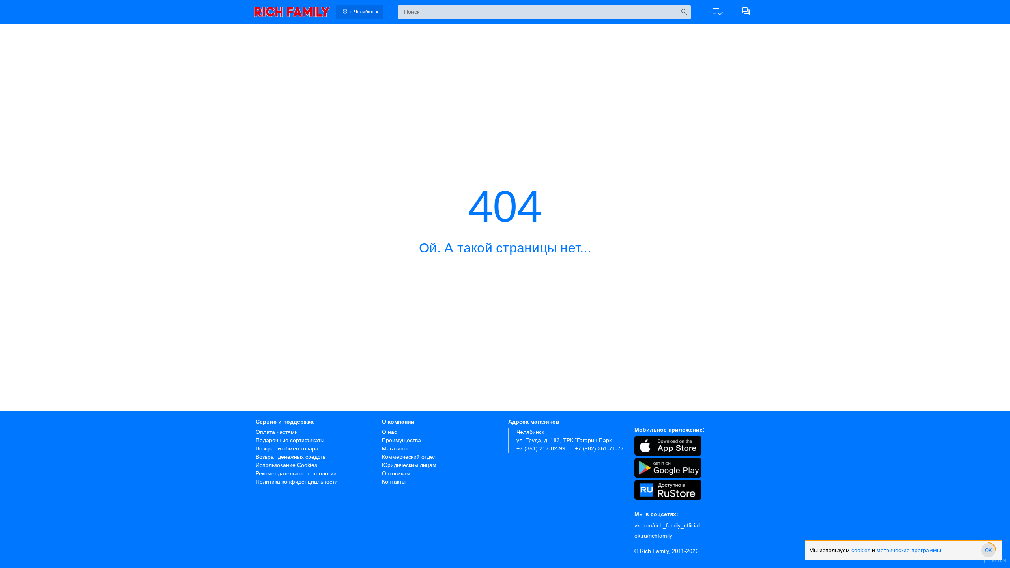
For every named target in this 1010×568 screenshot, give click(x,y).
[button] (717, 12)
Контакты (394, 481)
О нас (389, 432)
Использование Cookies (286, 465)
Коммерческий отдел (409, 457)
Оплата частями (277, 432)
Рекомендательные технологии (296, 473)
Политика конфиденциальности (297, 481)
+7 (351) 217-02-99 (540, 448)
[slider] (988, 550)
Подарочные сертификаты (290, 440)
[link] (291, 12)
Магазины (395, 448)
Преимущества (401, 440)
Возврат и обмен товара (287, 448)
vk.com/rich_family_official (667, 525)
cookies (860, 550)
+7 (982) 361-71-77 (599, 448)
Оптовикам (396, 473)
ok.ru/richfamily (653, 535)
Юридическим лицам (409, 465)
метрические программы (909, 550)
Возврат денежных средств (290, 457)
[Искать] (684, 12)
